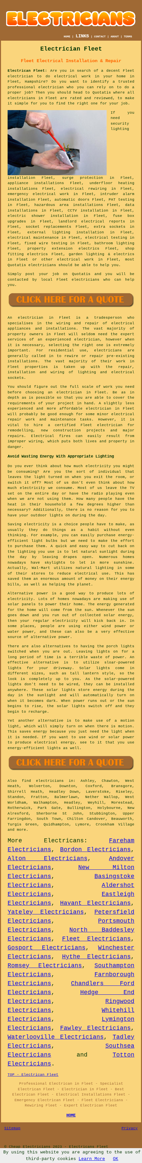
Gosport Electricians (47, 947)
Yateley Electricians (46, 912)
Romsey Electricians (45, 965)
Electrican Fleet (26, 71)
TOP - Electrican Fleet (33, 1075)
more (21, 830)
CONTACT (100, 36)
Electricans (64, 840)
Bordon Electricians (95, 849)
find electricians (43, 781)
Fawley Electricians (95, 1028)
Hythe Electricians (96, 956)
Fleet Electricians (96, 939)
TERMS (128, 36)
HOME (67, 36)
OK (115, 1158)
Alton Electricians (48, 858)
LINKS (82, 36)
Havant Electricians (95, 903)
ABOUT (115, 36)
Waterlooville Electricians (56, 1037)
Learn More (92, 1158)
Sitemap (12, 1128)
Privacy (130, 1128)
